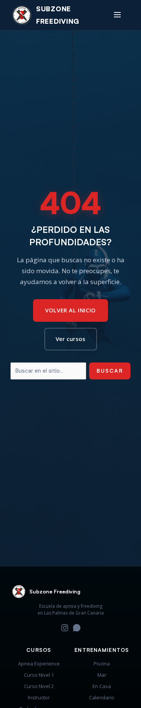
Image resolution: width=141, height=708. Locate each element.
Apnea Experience (39, 663)
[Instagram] (64, 629)
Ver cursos (71, 339)
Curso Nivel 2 (39, 686)
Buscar (110, 370)
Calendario (101, 697)
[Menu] (117, 15)
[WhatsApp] (76, 629)
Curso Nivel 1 (39, 674)
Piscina (102, 663)
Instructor (39, 697)
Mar (101, 674)
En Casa (101, 686)
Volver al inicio (70, 310)
